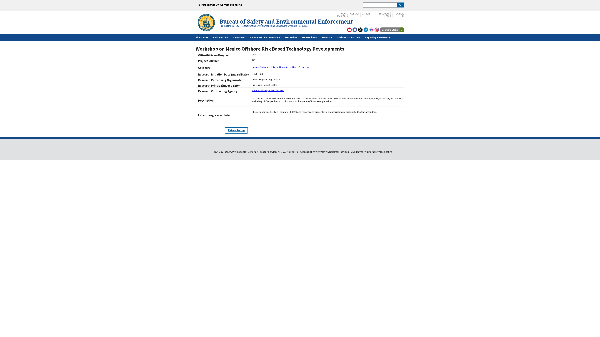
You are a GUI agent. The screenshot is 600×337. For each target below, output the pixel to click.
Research (327, 37)
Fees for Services (268, 152)
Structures (304, 67)
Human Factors (260, 67)
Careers (366, 13)
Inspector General (246, 152)
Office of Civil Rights (352, 152)
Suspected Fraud (385, 14)
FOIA (282, 152)
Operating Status (390, 29)
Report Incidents (342, 14)
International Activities (283, 67)
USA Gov (230, 152)
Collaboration (220, 37)
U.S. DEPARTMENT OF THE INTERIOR (219, 5)
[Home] (208, 23)
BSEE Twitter (360, 29)
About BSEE (202, 37)
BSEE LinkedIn (365, 29)
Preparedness (309, 37)
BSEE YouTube (349, 29)
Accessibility (308, 152)
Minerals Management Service (268, 90)
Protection (291, 37)
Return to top (236, 130)
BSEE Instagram (376, 29)
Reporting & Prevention (378, 37)
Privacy (321, 152)
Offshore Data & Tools (348, 37)
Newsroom (239, 37)
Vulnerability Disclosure (378, 152)
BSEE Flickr (371, 29)
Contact (354, 13)
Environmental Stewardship (265, 37)
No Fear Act (293, 152)
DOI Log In (400, 14)
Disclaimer (333, 152)
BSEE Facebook (354, 29)
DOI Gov (218, 152)
